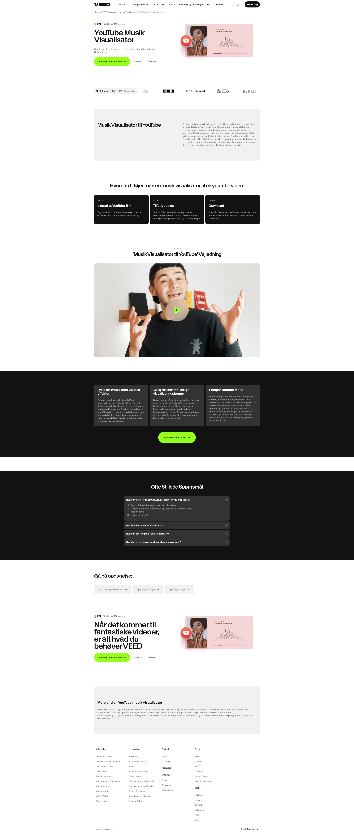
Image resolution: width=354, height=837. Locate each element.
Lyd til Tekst (101, 771)
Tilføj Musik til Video (104, 756)
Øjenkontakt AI (135, 776)
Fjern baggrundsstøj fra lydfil (141, 781)
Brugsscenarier (141, 4)
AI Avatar (133, 756)
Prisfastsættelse (215, 4)
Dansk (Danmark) (248, 829)
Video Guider (167, 790)
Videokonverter (103, 791)
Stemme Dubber (136, 801)
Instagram (199, 810)
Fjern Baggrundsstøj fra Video (142, 786)
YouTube (198, 795)
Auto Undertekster (104, 776)
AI (155, 4)
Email (197, 820)
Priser (164, 756)
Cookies (198, 771)
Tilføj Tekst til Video (104, 766)
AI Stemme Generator (138, 771)
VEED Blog (166, 775)
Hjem (96, 12)
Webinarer (166, 785)
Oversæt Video (102, 801)
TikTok (197, 815)
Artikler (165, 780)
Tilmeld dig (252, 4)
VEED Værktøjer (109, 12)
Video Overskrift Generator (108, 781)
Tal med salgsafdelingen (191, 4)
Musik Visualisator (127, 12)
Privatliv (198, 761)
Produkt (123, 4)
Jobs (197, 756)
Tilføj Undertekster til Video (108, 761)
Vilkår (197, 766)
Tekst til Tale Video (137, 791)
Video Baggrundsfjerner (139, 796)
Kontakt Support (202, 776)
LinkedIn (198, 800)
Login (237, 4)
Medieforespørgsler (203, 781)
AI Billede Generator (137, 761)
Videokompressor (104, 786)
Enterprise (166, 761)
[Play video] (177, 310)
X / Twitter (199, 805)
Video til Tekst (102, 796)
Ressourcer (167, 4)
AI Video (132, 766)
